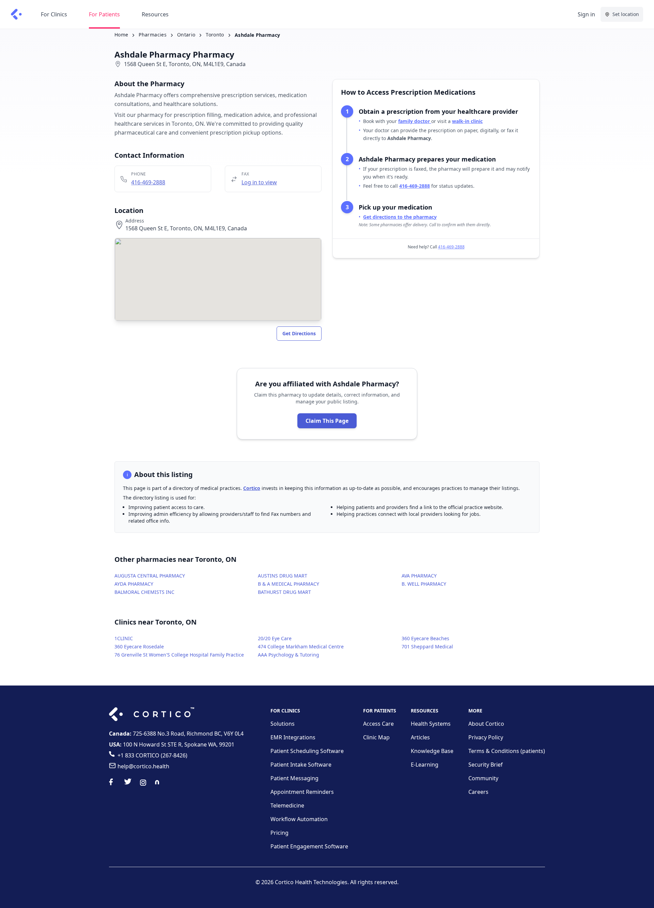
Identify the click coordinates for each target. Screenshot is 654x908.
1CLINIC (123, 638)
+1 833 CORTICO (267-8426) (152, 755)
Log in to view (259, 182)
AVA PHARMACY (419, 575)
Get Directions (299, 333)
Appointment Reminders (302, 792)
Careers (478, 792)
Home (121, 34)
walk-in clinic (467, 121)
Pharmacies (153, 34)
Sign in (586, 14)
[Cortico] (16, 14)
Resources (155, 14)
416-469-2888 (148, 182)
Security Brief (485, 764)
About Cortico (486, 723)
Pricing (279, 832)
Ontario (186, 34)
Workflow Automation (299, 819)
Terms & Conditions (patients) (506, 751)
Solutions (282, 723)
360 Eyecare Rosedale (139, 646)
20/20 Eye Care (275, 638)
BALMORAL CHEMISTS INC (144, 592)
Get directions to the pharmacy (400, 217)
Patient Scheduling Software (307, 751)
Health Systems (431, 723)
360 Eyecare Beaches (425, 638)
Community (483, 778)
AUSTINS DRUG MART (282, 575)
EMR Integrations (292, 737)
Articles (420, 737)
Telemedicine (287, 805)
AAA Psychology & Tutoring (288, 654)
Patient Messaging (294, 778)
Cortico (251, 488)
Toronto (215, 34)
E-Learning (424, 764)
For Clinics (54, 14)
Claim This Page (327, 421)
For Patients (104, 14)
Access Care (378, 723)
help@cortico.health (143, 766)
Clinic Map (376, 737)
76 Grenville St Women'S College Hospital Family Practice (179, 654)
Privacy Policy (485, 737)
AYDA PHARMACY (133, 584)
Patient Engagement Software (309, 846)
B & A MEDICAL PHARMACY (288, 584)
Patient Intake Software (300, 764)
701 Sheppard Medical (427, 646)
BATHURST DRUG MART (284, 592)
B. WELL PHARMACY (424, 584)
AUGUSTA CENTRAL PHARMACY (149, 575)
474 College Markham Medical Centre (301, 646)
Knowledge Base (432, 751)
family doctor (414, 121)
